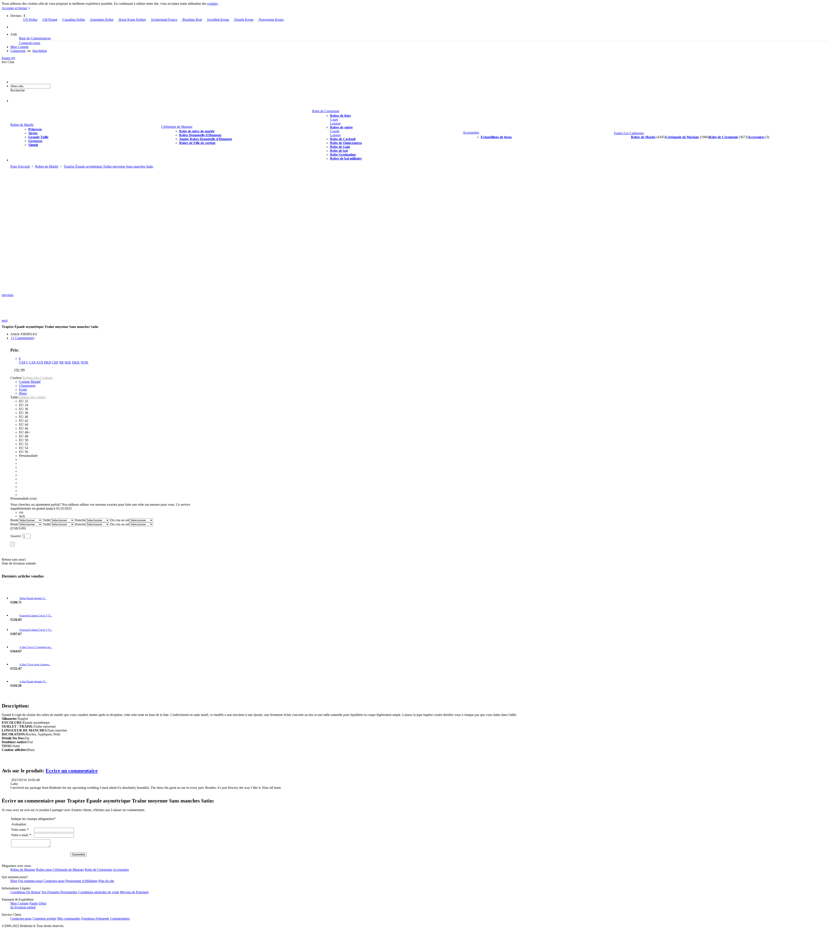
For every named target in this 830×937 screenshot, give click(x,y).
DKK (76, 362)
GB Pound (49, 19)
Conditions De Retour (25, 892)
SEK (67, 362)
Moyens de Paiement (134, 892)
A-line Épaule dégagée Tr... (33, 681)
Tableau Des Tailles (32, 397)
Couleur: (16, 378)
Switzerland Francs (163, 19)
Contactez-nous (29, 43)
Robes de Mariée (22, 125)
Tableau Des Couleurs (37, 378)
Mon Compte (19, 47)
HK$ (47, 362)
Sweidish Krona (217, 19)
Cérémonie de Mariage (176, 126)
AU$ (39, 362)
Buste (14, 520)
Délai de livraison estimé (28, 905)
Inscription (39, 51)
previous (7, 295)
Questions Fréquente (95, 918)
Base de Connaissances (35, 38)
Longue (335, 123)
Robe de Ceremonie (325, 111)
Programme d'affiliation (81, 881)
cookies (212, 3)
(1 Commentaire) (22, 338)
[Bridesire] (34, 82)
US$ (22, 362)
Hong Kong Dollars (132, 19)
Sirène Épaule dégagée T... (32, 598)
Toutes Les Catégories (629, 133)
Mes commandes (68, 918)
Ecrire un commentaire (72, 770)
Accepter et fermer (16, 8)
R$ (61, 362)
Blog (13, 881)
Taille (46, 520)
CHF (55, 362)
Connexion (18, 51)
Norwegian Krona (271, 19)
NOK (84, 362)
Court (334, 119)
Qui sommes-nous (30, 881)
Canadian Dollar (73, 19)
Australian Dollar (101, 19)
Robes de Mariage (22, 869)
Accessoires (471, 132)
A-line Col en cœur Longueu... (35, 664)
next (5, 320)
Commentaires (120, 918)
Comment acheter (44, 918)
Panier (8, 58)
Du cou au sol (119, 520)
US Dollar (29, 19)
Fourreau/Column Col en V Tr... (35, 615)
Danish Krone (243, 19)
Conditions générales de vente (98, 892)
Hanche (80, 520)
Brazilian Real (192, 19)
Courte (334, 131)
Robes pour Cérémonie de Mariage (60, 869)
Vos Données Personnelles (59, 892)
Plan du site (106, 881)
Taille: (14, 397)
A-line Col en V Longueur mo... (35, 647)
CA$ (32, 362)
